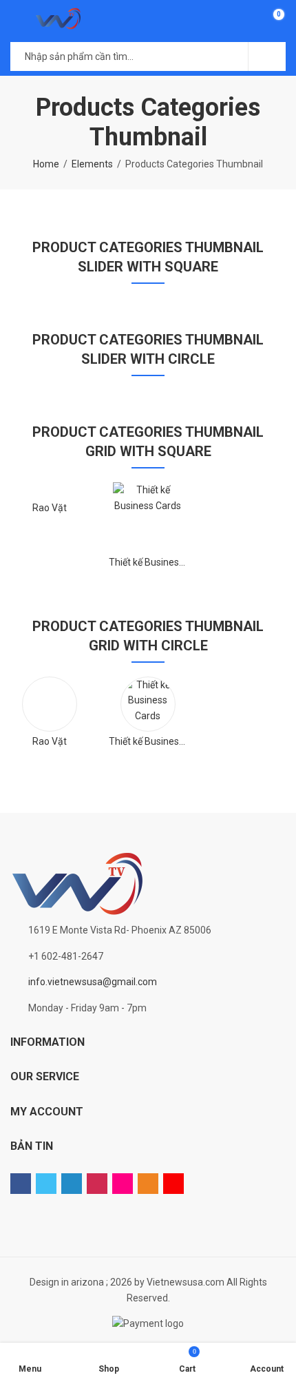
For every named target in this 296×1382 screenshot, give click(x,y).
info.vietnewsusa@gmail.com (92, 981)
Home (46, 163)
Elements (92, 163)
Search (267, 56)
